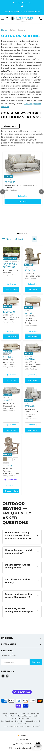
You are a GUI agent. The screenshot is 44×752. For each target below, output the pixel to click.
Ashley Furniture (11, 190)
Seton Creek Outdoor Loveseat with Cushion (33, 364)
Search (4, 713)
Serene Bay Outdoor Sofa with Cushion (9, 362)
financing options (24, 588)
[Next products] (41, 191)
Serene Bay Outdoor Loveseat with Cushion (11, 317)
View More (9, 126)
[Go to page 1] (18, 233)
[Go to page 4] (24, 233)
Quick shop (23, 196)
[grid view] (34, 239)
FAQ (35, 716)
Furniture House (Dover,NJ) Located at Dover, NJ (20, 721)
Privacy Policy (10, 716)
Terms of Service (24, 716)
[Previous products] (2, 191)
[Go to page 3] (22, 233)
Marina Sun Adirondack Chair (32, 274)
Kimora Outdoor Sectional (10, 271)
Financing (35, 713)
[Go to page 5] (26, 233)
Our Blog (22, 724)
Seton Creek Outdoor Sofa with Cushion (9, 405)
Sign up (36, 662)
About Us (13, 713)
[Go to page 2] (20, 233)
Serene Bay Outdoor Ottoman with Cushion (31, 319)
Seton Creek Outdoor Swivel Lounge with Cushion (31, 413)
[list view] (40, 239)
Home (4, 30)
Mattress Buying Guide (21, 718)
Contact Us (24, 713)
